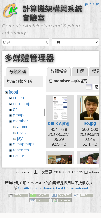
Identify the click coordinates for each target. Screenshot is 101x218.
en (15, 109)
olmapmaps (23, 144)
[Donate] (39, 195)
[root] (13, 92)
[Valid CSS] (39, 200)
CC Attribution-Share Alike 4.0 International (53, 188)
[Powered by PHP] (61, 195)
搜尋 (46, 42)
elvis (21, 132)
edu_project (24, 104)
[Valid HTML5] (83, 195)
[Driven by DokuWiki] (61, 200)
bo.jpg (90, 123)
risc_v (18, 155)
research (21, 150)
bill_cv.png (58, 123)
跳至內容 (91, 4)
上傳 (80, 71)
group (18, 115)
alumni (23, 126)
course (19, 98)
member (20, 121)
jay (20, 138)
